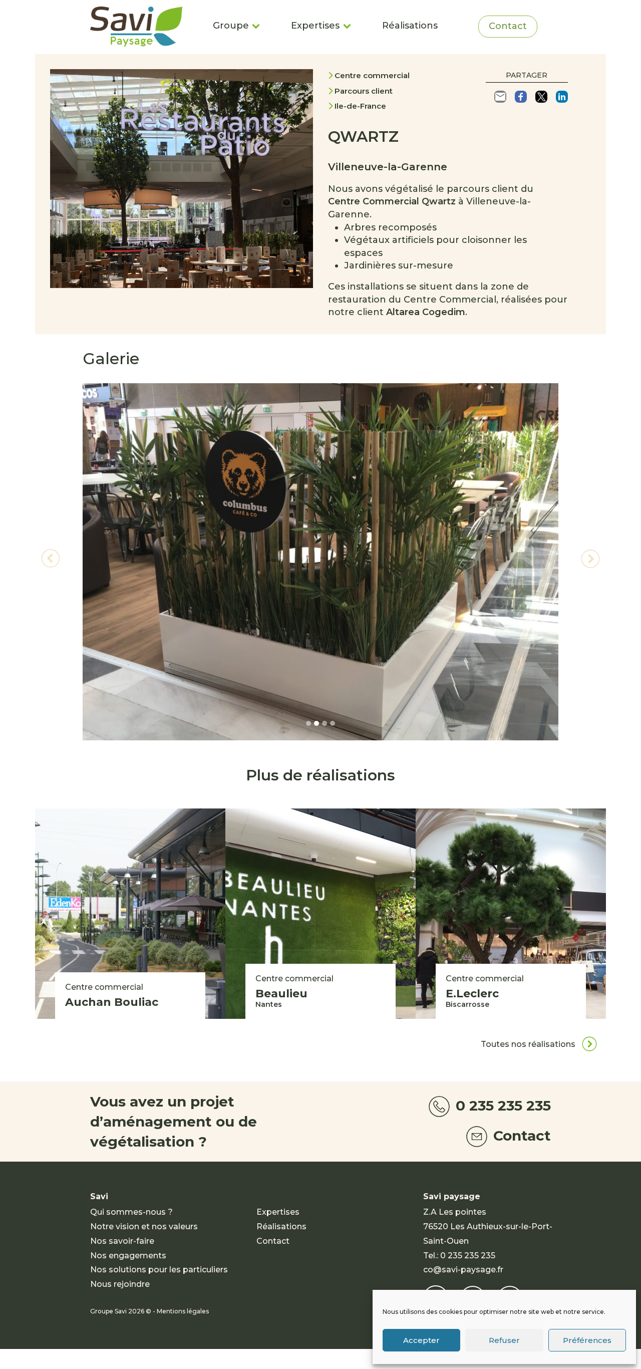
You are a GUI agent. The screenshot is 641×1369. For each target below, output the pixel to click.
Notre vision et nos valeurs (144, 1226)
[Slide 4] (332, 723)
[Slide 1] (308, 723)
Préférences (587, 1340)
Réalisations (410, 25)
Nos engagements (128, 1255)
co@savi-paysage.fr (463, 1269)
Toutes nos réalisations (529, 1044)
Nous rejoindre (120, 1284)
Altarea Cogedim (425, 312)
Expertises (315, 25)
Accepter (421, 1340)
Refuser (504, 1340)
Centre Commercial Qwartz (392, 201)
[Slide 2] (316, 723)
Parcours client (364, 91)
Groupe (231, 25)
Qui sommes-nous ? (131, 1212)
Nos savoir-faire (122, 1241)
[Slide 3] (324, 723)
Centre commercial (372, 75)
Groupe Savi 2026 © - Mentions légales (149, 1311)
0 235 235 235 (501, 1105)
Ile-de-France (360, 106)
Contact (508, 26)
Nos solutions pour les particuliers (159, 1269)
